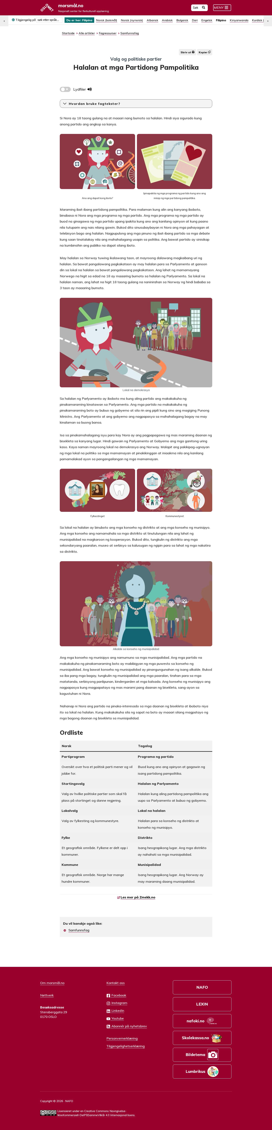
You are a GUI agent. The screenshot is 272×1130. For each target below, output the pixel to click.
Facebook (118, 995)
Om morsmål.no (52, 983)
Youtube (117, 1018)
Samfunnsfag (78, 930)
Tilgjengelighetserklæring (125, 1046)
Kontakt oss (115, 983)
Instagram (118, 1003)
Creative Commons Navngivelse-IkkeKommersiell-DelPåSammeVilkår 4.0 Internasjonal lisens (96, 1113)
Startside (68, 33)
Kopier (203, 52)
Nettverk (47, 995)
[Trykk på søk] (203, 8)
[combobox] (49, 20)
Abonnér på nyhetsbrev (128, 1026)
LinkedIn (117, 1010)
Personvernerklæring (122, 1038)
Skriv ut (186, 52)
